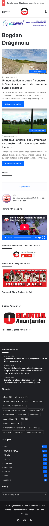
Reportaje (8, 467)
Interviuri (7, 459)
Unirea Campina (34, 432)
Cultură (7, 472)
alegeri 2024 (21, 397)
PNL (24, 419)
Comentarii (24, 186)
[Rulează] (5, 237)
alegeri (7, 397)
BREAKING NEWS (11, 451)
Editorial (7, 455)
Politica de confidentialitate (16, 510)
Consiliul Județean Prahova (15, 406)
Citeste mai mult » (13, 104)
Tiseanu (19, 432)
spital (7, 432)
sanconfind (34, 428)
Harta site (40, 510)
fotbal (22, 415)
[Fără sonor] (39, 237)
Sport (6, 476)
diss (14, 195)
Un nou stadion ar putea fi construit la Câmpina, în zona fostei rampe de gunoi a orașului (24, 84)
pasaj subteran (10, 419)
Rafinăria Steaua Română (14, 428)
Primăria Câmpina (11, 423)
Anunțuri (7, 480)
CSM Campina (36, 410)
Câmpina (8, 415)
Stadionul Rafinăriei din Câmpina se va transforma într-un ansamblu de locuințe (24, 143)
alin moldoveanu (11, 401)
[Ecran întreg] (43, 237)
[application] (24, 227)
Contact (24, 514)
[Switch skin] (45, 12)
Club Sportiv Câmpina (32, 401)
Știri (5, 447)
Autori (31, 510)
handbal (34, 415)
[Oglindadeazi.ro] (24, 11)
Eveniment (8, 463)
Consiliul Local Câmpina (14, 410)
